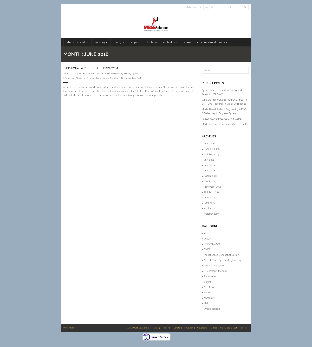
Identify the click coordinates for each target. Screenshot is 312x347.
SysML (135, 73)
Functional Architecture (97, 78)
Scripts (207, 282)
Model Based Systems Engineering (114, 73)
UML (206, 303)
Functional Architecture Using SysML (91, 68)
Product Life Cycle (214, 265)
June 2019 (209, 165)
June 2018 (209, 170)
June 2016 (209, 197)
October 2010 (211, 213)
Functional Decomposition (123, 78)
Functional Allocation (75, 78)
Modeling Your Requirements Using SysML (224, 124)
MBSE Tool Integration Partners (233, 328)
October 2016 (211, 192)
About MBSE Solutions (137, 328)
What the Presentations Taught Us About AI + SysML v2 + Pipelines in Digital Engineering (225, 101)
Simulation (209, 287)
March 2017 (210, 181)
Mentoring (155, 328)
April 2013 (209, 208)
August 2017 (210, 176)
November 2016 (212, 187)
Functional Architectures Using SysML (221, 118)
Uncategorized (212, 309)
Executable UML (212, 244)
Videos (214, 328)
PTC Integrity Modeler (215, 271)
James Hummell (87, 73)
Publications (201, 328)
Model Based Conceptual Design (221, 255)
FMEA (207, 249)
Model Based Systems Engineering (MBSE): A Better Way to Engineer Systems (224, 111)
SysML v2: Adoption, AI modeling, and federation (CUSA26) (222, 92)
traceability (209, 298)
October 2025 (211, 154)
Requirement (211, 276)
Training (166, 328)
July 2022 (209, 160)
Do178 (207, 238)
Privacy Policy (69, 328)
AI (205, 233)
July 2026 (209, 143)
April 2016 (209, 203)
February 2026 (212, 149)
